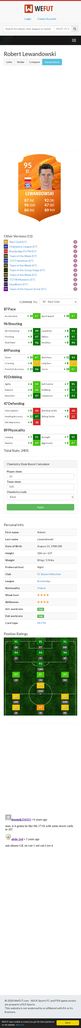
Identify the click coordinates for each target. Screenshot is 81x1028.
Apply (40, 507)
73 (73, 363)
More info (20, 1024)
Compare (34, 62)
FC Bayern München (49, 574)
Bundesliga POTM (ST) (22, 251)
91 (36, 437)
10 (31, 316)
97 (36, 336)
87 (36, 316)
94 (73, 342)
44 (36, 410)
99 (36, 331)
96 (36, 342)
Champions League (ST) (23, 246)
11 (67, 357)
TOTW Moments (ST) (22, 279)
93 (73, 357)
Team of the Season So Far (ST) (27, 289)
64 (40, 707)
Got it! (67, 1022)
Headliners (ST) (18, 284)
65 (16, 707)
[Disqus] (40, 860)
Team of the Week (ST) (23, 256)
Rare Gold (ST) (18, 241)
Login (28, 18)
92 (73, 331)
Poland (41, 588)
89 (16, 674)
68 (16, 696)
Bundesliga (43, 581)
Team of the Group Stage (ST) (27, 270)
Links (9, 62)
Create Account (46, 18)
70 (36, 363)
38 (36, 422)
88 (36, 390)
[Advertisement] (40, 108)
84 (36, 384)
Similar (20, 62)
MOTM (41, 622)
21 (73, 416)
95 (73, 384)
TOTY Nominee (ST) (21, 260)
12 (31, 416)
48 (73, 410)
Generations (52, 62)
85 (40, 674)
